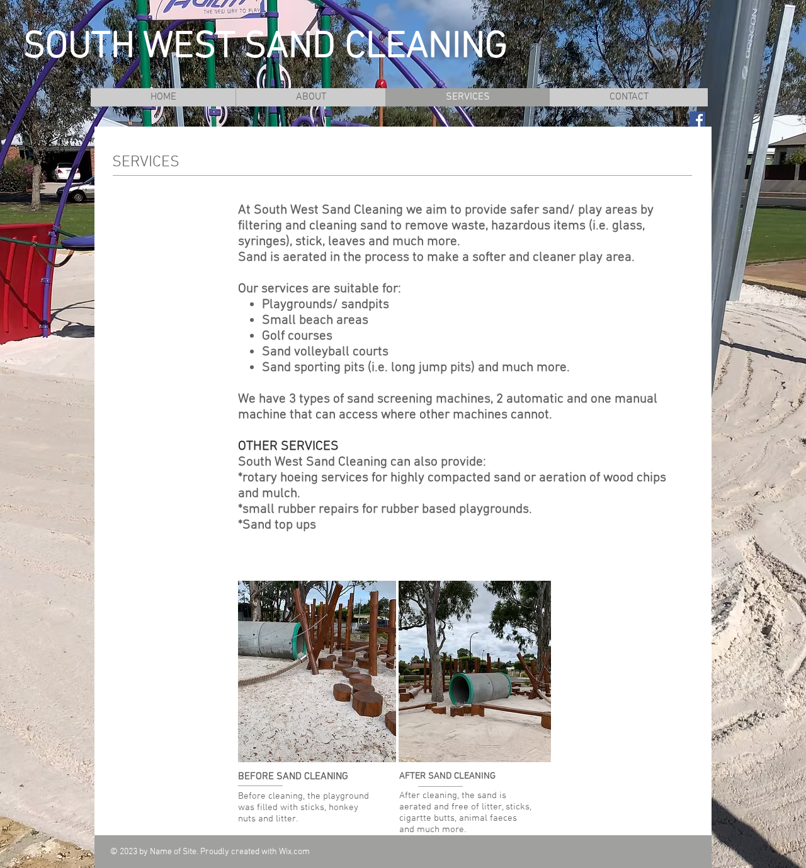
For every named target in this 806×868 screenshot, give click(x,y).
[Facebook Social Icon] (697, 119)
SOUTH (79, 47)
